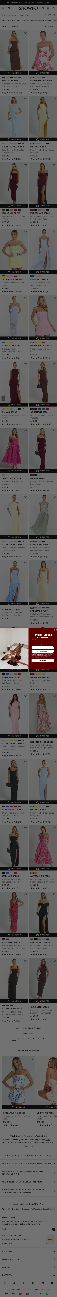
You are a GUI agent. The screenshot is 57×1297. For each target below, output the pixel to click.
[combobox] (34, 651)
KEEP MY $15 (43, 660)
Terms (44, 657)
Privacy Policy (40, 657)
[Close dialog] (55, 630)
